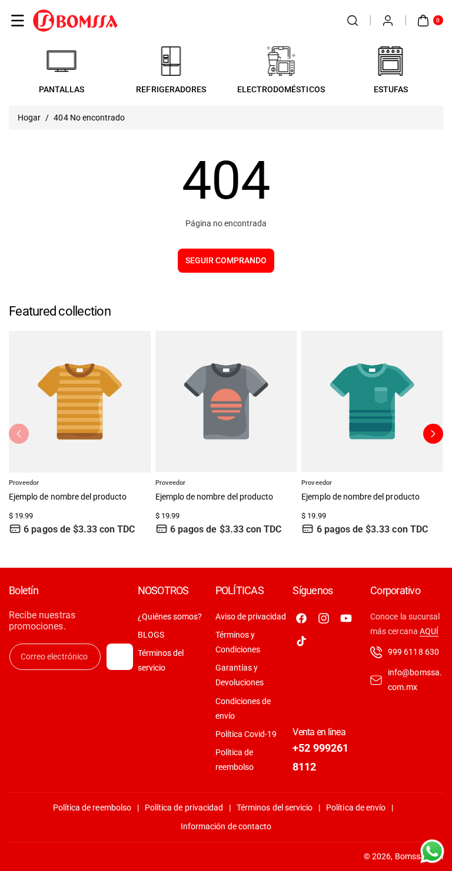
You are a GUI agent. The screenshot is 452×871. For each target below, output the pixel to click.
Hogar (29, 117)
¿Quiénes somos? (170, 616)
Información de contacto (226, 826)
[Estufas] (391, 61)
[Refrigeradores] (171, 61)
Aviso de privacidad (251, 616)
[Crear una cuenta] (388, 20)
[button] (17, 20)
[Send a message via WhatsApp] (432, 851)
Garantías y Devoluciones (239, 675)
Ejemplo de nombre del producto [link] (68, 496)
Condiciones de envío (243, 708)
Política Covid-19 (246, 734)
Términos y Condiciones (238, 642)
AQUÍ (429, 631)
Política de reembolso (234, 760)
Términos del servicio (161, 660)
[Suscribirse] (120, 657)
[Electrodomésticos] (280, 61)
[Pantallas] (61, 61)
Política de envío (355, 807)
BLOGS (151, 634)
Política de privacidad (184, 807)
